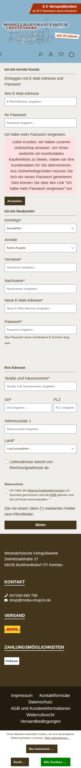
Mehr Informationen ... (57, 738)
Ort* (8, 399)
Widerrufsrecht (40, 714)
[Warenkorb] (71, 54)
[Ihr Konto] (51, 54)
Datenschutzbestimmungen (46, 490)
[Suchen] (40, 54)
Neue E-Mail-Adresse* (24, 300)
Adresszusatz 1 (18, 421)
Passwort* (13, 321)
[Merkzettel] (61, 54)
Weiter (40, 525)
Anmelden (14, 201)
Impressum (22, 695)
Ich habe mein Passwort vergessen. (35, 134)
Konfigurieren (21, 762)
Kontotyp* (13, 220)
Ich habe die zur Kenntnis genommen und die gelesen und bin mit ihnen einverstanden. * (42, 495)
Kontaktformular (55, 695)
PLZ (57, 399)
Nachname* (15, 281)
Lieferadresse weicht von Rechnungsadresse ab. (31, 465)
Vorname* (13, 259)
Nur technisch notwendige (43, 749)
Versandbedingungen (40, 721)
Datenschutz (40, 701)
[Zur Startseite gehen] (40, 31)
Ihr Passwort (15, 115)
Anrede (11, 240)
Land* (10, 440)
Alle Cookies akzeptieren (57, 762)
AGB (53, 495)
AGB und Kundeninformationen (40, 708)
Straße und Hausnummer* (27, 378)
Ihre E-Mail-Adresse (22, 93)
